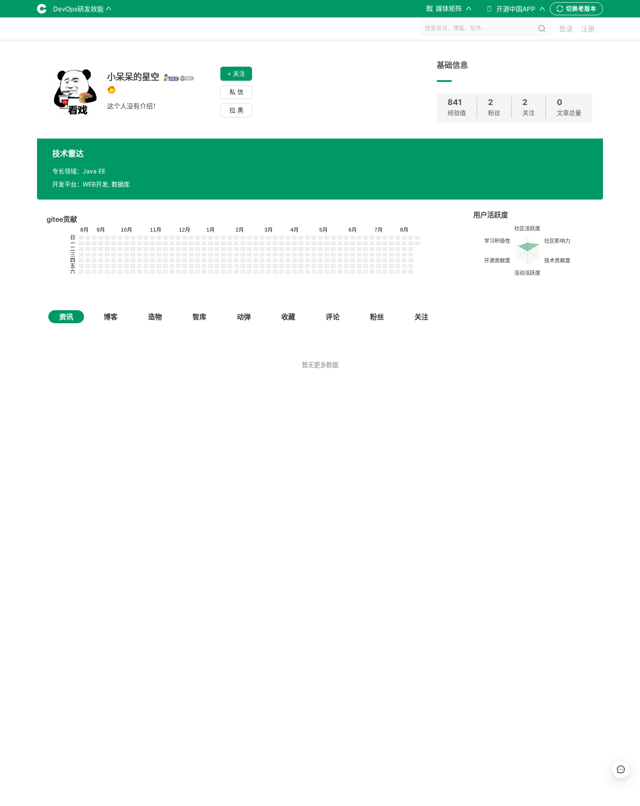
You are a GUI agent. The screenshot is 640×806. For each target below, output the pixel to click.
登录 (566, 28)
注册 (588, 28)
